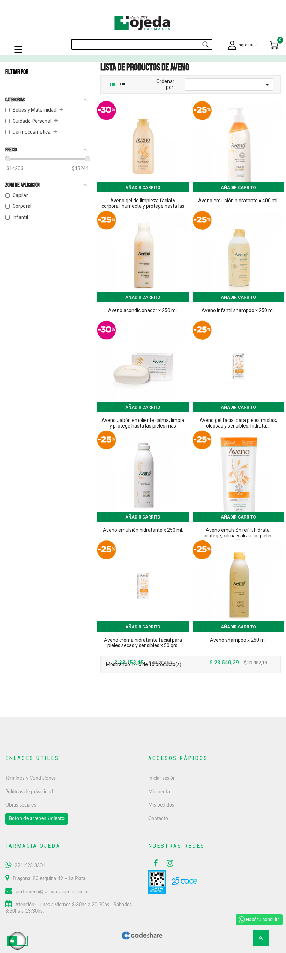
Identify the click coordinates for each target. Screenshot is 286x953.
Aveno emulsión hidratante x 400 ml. (238, 200)
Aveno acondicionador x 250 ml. (143, 310)
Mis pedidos (161, 805)
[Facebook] (154, 863)
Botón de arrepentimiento (37, 818)
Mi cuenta (159, 791)
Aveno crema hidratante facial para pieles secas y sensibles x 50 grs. (143, 642)
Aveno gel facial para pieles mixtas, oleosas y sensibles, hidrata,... (238, 423)
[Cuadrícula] (112, 85)
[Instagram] (168, 863)
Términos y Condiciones (30, 778)
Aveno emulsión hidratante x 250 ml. (143, 530)
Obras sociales (20, 805)
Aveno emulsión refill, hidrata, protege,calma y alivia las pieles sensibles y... (238, 535)
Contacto (158, 818)
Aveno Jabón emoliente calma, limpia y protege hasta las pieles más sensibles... (142, 425)
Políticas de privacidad (29, 791)
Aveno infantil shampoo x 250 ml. (238, 310)
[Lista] (122, 85)
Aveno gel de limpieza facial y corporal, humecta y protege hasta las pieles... (143, 206)
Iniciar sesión (162, 778)
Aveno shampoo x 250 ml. (238, 640)
